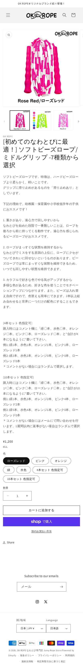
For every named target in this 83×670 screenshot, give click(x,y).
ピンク (40, 461)
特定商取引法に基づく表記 (51, 661)
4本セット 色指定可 (50, 470)
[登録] (61, 587)
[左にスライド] (4, 121)
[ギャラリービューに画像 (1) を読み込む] (20, 120)
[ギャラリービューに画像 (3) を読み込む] (63, 120)
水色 (24, 470)
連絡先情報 (27, 661)
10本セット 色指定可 (21, 479)
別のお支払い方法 (41, 531)
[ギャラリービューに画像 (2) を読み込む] (41, 120)
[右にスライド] (78, 121)
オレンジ (61, 461)
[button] (8, 15)
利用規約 (70, 655)
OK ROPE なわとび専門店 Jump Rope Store (39, 650)
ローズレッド (16, 461)
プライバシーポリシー (50, 655)
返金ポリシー (27, 655)
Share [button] (11, 542)
